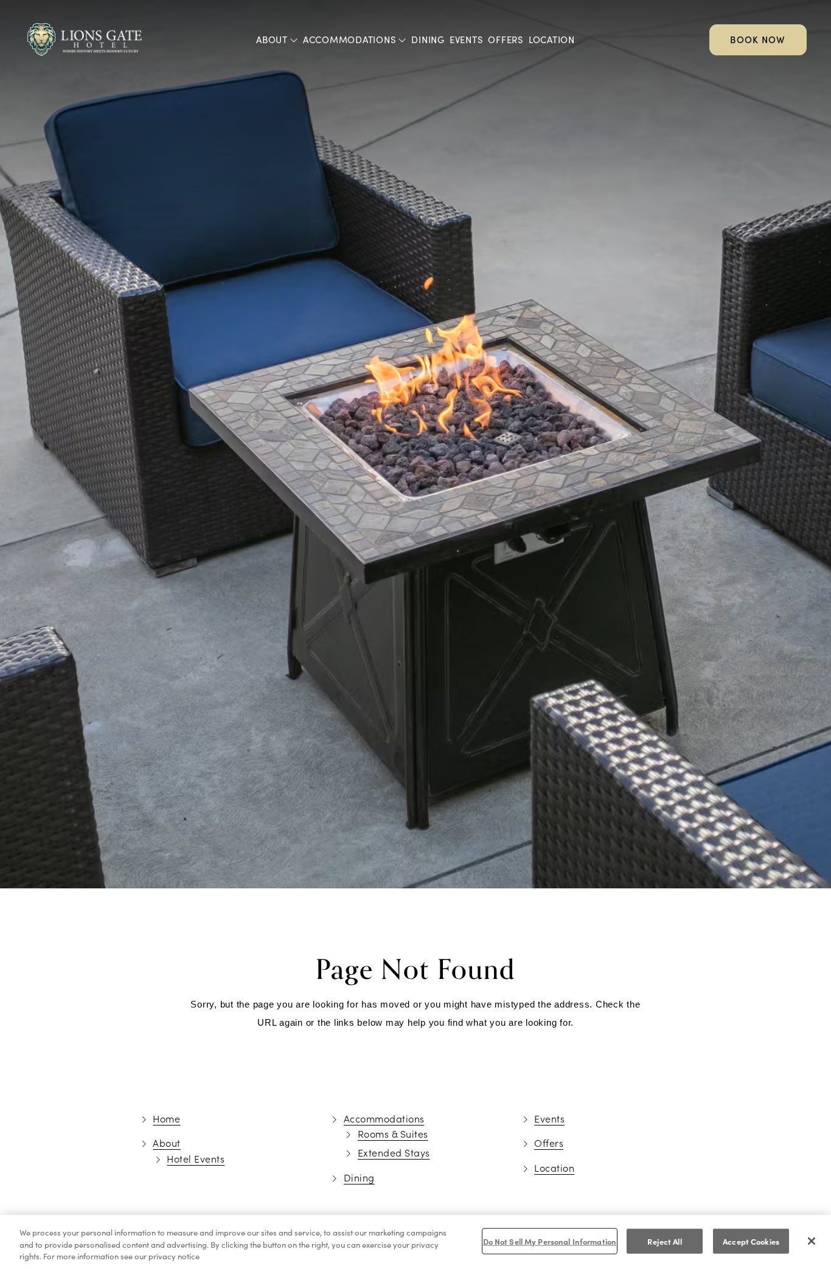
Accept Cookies (751, 1240)
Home (166, 1118)
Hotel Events (195, 1158)
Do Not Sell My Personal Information (550, 1240)
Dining (428, 39)
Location (552, 39)
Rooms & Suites (393, 1133)
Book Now (757, 39)
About (272, 39)
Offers (506, 39)
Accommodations (350, 39)
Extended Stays (394, 1152)
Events (467, 39)
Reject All (664, 1240)
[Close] (811, 1241)
